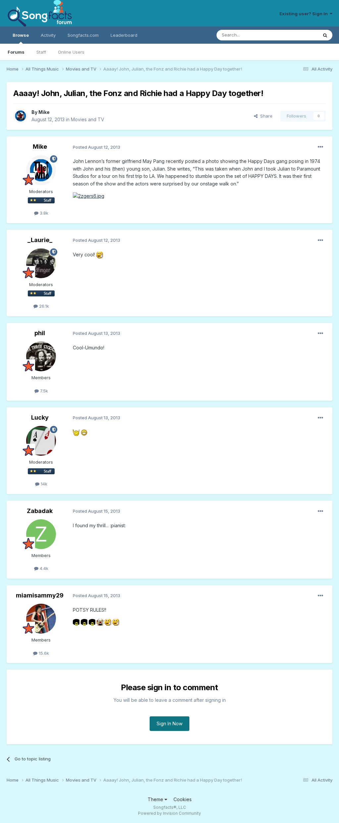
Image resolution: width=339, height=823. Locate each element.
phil (39, 333)
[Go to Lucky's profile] (41, 441)
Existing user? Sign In (304, 13)
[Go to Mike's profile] (20, 116)
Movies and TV (87, 119)
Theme (156, 799)
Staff (41, 52)
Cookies (182, 799)
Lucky (40, 417)
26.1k (43, 306)
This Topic (298, 34)
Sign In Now (169, 723)
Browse (21, 35)
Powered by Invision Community (169, 813)
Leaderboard (124, 35)
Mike (44, 112)
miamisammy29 (40, 595)
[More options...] (320, 147)
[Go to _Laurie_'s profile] (41, 263)
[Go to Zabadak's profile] (41, 534)
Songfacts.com (83, 35)
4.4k (43, 568)
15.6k (43, 653)
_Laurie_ (39, 239)
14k (43, 484)
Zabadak (40, 510)
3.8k (43, 213)
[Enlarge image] (88, 195)
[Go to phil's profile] (41, 356)
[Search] (325, 35)
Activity (48, 35)
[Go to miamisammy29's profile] (41, 619)
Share (265, 116)
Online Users (71, 52)
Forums (16, 52)
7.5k (43, 390)
